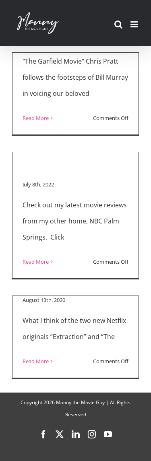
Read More (36, 118)
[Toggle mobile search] (118, 24)
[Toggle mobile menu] (134, 24)
